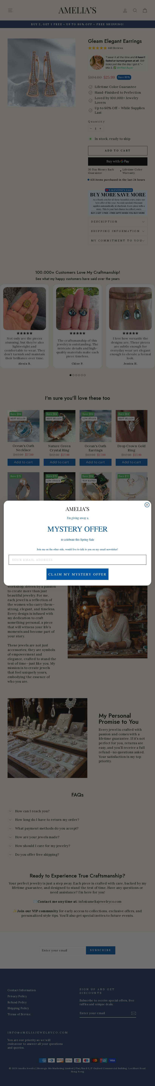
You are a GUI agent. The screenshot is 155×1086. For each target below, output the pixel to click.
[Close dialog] (147, 505)
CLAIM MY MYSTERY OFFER (77, 574)
